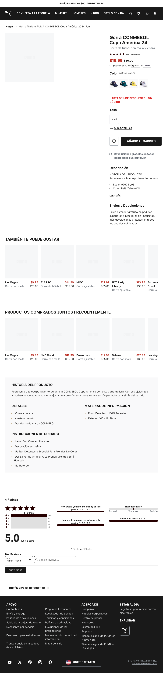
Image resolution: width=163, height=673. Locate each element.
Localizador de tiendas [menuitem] (59, 613)
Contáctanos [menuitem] (14, 609)
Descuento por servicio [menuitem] (20, 627)
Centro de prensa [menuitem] (92, 618)
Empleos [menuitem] (87, 631)
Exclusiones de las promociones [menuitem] (56, 628)
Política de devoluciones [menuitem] (21, 618)
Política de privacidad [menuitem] (58, 622)
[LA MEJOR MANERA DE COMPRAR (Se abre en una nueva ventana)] (125, 631)
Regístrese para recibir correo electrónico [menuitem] (138, 610)
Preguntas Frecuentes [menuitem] (58, 609)
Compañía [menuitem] (88, 609)
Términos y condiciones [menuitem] (59, 618)
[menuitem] (33, 13)
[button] (29, 515)
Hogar (9, 26)
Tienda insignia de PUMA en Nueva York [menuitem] (98, 637)
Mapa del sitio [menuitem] (53, 643)
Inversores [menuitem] (88, 622)
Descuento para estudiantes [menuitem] (23, 635)
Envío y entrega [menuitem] (15, 613)
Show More (15, 570)
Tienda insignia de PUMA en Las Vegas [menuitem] (98, 646)
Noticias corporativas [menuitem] (94, 613)
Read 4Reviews (132, 54)
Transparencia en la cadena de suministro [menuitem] (22, 645)
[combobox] (19, 559)
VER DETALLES (95, 3)
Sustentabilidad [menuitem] (91, 627)
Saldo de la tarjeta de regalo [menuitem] (23, 622)
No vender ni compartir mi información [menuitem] (61, 637)
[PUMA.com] (7, 13)
